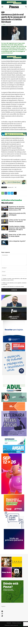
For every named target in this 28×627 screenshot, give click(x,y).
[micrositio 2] (14, 57)
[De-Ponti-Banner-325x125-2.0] (14, 401)
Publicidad (9, 623)
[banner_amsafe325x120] (14, 452)
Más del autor (7, 203)
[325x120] (14, 444)
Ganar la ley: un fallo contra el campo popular (17, 235)
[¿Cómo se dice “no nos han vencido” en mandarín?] (4, 221)
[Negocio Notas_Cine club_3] (14, 134)
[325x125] (14, 351)
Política (3, 12)
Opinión (3, 223)
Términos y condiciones (16, 623)
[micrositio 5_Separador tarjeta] (14, 182)
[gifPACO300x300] (14, 549)
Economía (3, 229)
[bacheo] (14, 511)
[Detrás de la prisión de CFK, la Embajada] (4, 215)
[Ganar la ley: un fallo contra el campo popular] (4, 236)
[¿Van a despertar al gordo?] (4, 242)
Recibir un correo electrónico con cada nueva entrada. (13, 286)
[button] (26, 7)
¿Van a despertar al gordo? (17, 241)
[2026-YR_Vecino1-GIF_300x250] (14, 528)
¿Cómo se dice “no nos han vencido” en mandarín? (17, 220)
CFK (15, 187)
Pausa (2, 10)
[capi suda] (11, 493)
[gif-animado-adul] (14, 391)
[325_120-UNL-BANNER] (14, 383)
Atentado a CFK (10, 187)
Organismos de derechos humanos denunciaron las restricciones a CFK (17, 208)
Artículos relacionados (11, 200)
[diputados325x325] (14, 342)
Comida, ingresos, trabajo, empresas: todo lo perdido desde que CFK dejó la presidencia (17, 229)
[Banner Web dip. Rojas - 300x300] (14, 319)
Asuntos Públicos (8, 10)
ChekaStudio (20, 625)
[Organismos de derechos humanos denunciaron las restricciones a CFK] (4, 208)
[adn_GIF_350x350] (14, 375)
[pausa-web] (14, 410)
